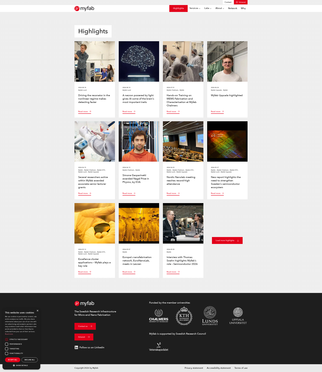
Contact (228, 2)
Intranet (242, 2)
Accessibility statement (219, 368)
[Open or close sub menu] (200, 9)
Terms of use (241, 368)
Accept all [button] (12, 360)
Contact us (83, 326)
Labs (206, 8)
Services (194, 8)
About (218, 8)
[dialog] (21, 338)
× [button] (37, 311)
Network (232, 8)
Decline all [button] (30, 360)
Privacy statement (194, 368)
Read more (83, 111)
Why (243, 8)
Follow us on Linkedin (91, 347)
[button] (21, 365)
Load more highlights (225, 240)
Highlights (178, 8)
